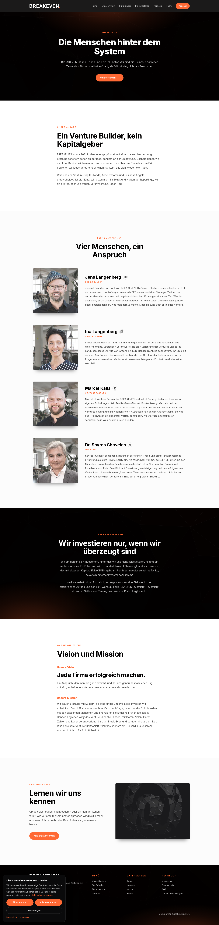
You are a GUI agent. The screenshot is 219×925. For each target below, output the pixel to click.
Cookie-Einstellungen (172, 893)
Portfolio (158, 6)
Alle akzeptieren (48, 902)
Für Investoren (142, 6)
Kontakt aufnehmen (44, 835)
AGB (164, 889)
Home (94, 6)
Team (169, 6)
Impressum (167, 881)
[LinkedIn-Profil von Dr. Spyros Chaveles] (130, 444)
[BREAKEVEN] (44, 6)
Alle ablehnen (20, 902)
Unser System (108, 6)
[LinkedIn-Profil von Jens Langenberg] (125, 277)
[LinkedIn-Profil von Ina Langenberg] (121, 331)
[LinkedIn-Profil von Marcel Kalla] (114, 388)
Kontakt (183, 6)
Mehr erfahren (108, 77)
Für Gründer (125, 6)
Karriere (131, 885)
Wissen (130, 889)
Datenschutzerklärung (42, 895)
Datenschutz (168, 885)
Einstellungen (34, 910)
